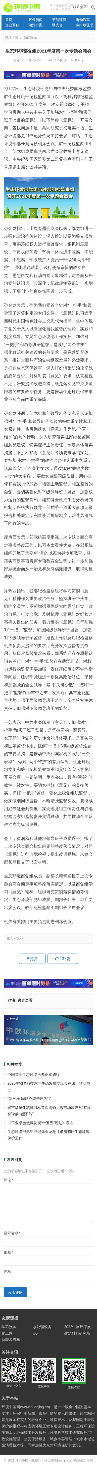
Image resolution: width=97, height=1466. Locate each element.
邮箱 (8, 1252)
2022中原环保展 (77, 1327)
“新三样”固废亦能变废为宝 (29, 1098)
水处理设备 (42, 1327)
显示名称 (12, 1233)
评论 (8, 1180)
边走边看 (25, 1000)
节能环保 (59, 20)
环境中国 (11, 38)
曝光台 (57, 25)
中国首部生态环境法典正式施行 (33, 1074)
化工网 (7, 1333)
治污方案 (36, 25)
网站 (7, 1271)
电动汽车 (83, 20)
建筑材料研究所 (77, 1333)
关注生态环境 (83, 1460)
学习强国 (8, 1327)
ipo (35, 1333)
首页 (8, 20)
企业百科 (12, 25)
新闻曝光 (30, 38)
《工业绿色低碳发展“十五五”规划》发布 (40, 1123)
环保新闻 (36, 20)
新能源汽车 (10, 1339)
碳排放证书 (84, 25)
